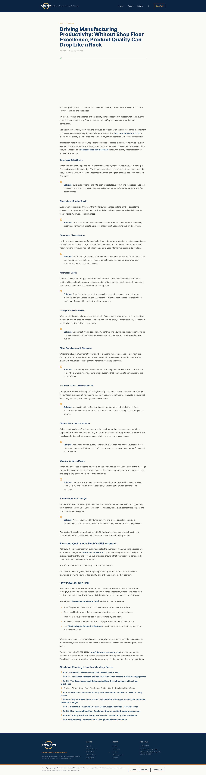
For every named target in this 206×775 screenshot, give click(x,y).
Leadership (116, 749)
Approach (88, 746)
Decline (144, 770)
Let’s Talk (159, 6)
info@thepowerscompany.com (105, 652)
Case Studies (90, 758)
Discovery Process (91, 749)
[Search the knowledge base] (148, 6)
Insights (140, 6)
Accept (133, 770)
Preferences (157, 770)
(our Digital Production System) (87, 626)
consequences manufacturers (94, 150)
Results (120, 6)
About (130, 6)
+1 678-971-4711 (144, 746)
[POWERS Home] (46, 6)
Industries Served (91, 755)
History (115, 746)
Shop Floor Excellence (92, 552)
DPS (70, 626)
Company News (117, 755)
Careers (115, 758)
